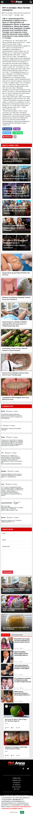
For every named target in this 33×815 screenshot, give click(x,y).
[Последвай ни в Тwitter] (28, 769)
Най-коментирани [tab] (17, 635)
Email (4, 539)
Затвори (14, 812)
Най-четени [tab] (5, 635)
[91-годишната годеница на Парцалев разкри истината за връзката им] (7, 683)
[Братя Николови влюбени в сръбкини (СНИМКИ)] (16, 156)
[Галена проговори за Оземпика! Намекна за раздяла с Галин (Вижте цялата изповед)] (7, 670)
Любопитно (16, 780)
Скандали (16, 782)
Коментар (6, 546)
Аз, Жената (16, 784)
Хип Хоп (16, 789)
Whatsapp (18, 133)
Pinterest (8, 137)
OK (22, 812)
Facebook (8, 129)
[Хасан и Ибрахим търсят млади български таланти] (16, 173)
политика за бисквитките (21, 806)
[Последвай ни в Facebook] (23, 769)
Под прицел (16, 787)
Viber (18, 129)
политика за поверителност (13, 808)
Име (4, 533)
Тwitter (8, 133)
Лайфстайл (16, 778)
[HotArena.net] (16, 764)
